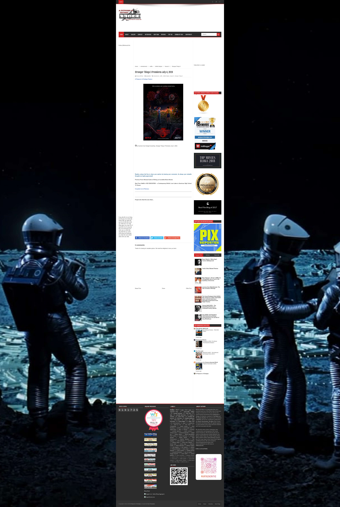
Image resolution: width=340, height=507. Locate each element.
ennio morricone (183, 436)
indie (190, 410)
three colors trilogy (176, 461)
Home (121, 34)
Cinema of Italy (179, 34)
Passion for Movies (201, 339)
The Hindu (216, 416)
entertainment (156, 76)
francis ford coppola (187, 442)
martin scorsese (188, 431)
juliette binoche (191, 450)
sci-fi (186, 419)
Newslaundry (205, 421)
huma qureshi (176, 423)
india (172, 410)
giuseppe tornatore (190, 455)
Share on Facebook (144, 237)
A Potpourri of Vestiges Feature (143, 79)
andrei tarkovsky (180, 445)
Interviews (148, 34)
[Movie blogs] (203, 114)
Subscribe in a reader (199, 65)
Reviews (163, 34)
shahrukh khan (174, 411)
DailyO (199, 421)
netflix (161, 76)
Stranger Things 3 (179, 76)
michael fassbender (184, 432)
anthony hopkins (190, 445)
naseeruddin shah (187, 427)
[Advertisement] (189, 19)
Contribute (188, 34)
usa (182, 410)
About (127, 34)
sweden (192, 447)
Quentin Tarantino (185, 439)
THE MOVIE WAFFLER (202, 328)
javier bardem (180, 450)
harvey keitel (173, 444)
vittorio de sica (184, 461)
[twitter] (216, 2)
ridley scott (191, 421)
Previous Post (139, 179)
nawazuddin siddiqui (189, 411)
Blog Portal (147, 491)
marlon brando (184, 426)
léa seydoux (185, 447)
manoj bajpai (181, 421)
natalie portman (183, 458)
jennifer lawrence (177, 431)
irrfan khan (177, 419)
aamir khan (181, 416)
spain (184, 423)
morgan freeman (174, 453)
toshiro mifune (178, 434)
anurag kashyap (178, 413)
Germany (179, 418)
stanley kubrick (183, 437)
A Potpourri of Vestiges (202, 373)
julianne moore (175, 456)
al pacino (192, 429)
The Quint (211, 421)
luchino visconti (191, 456)
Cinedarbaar (173, 426)
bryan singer (186, 448)
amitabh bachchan (181, 415)
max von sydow (188, 452)
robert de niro (178, 424)
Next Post (137, 183)
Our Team (156, 34)
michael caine (173, 432)
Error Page (217, 504)
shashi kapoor (191, 460)
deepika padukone (189, 418)
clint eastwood (181, 440)
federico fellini (176, 442)
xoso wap (126, 225)
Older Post (189, 288)
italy (171, 415)
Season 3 (172, 76)
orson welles (184, 453)
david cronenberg (180, 455)
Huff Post (199, 419)
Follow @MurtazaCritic (124, 45)
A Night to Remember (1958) (209, 363)
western (179, 427)
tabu (180, 429)
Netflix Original (166, 76)
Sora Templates (151, 504)
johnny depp (183, 444)
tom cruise (188, 424)
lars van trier (183, 456)
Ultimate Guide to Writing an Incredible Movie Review (158, 179)
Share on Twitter (158, 237)
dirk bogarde (176, 447)
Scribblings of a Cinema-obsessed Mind (207, 362)
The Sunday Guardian (201, 418)
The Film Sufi (199, 351)
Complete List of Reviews (142, 189)
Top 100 (170, 34)
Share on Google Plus (173, 237)
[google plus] (220, 2)
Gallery (133, 34)
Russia (186, 429)
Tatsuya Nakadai (176, 448)
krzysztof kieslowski (177, 452)
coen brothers (191, 440)
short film (188, 413)
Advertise (210, 504)
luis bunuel (174, 458)
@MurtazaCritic (200, 445)
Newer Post (138, 288)
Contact (140, 34)
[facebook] (212, 2)
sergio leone (173, 429)
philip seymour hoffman (181, 460)
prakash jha (192, 423)
